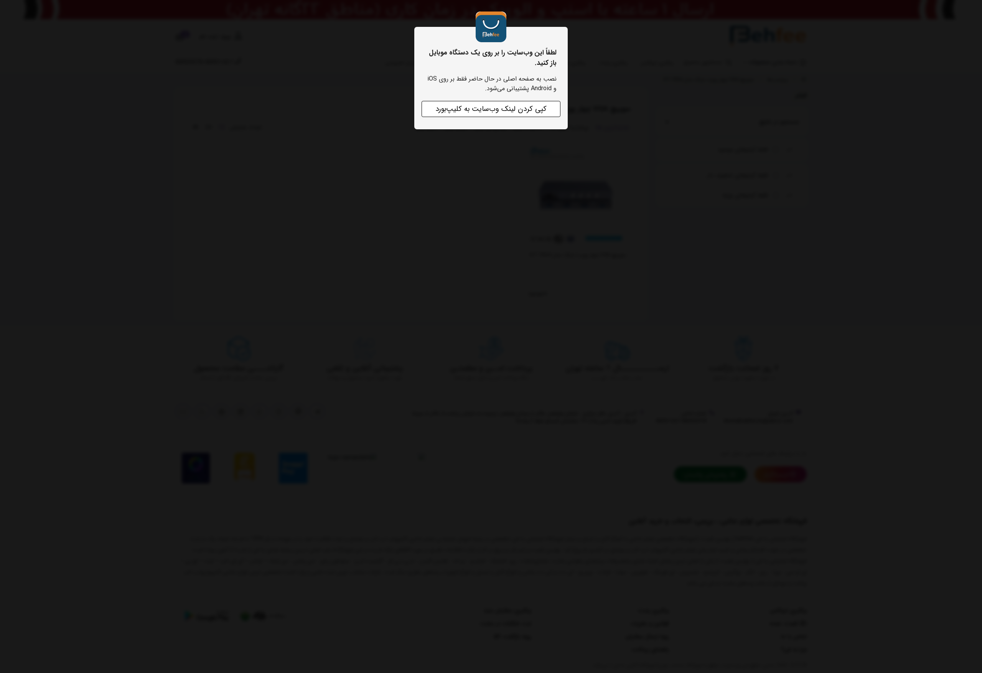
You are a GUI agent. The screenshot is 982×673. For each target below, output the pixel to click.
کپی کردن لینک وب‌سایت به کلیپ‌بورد (491, 109)
